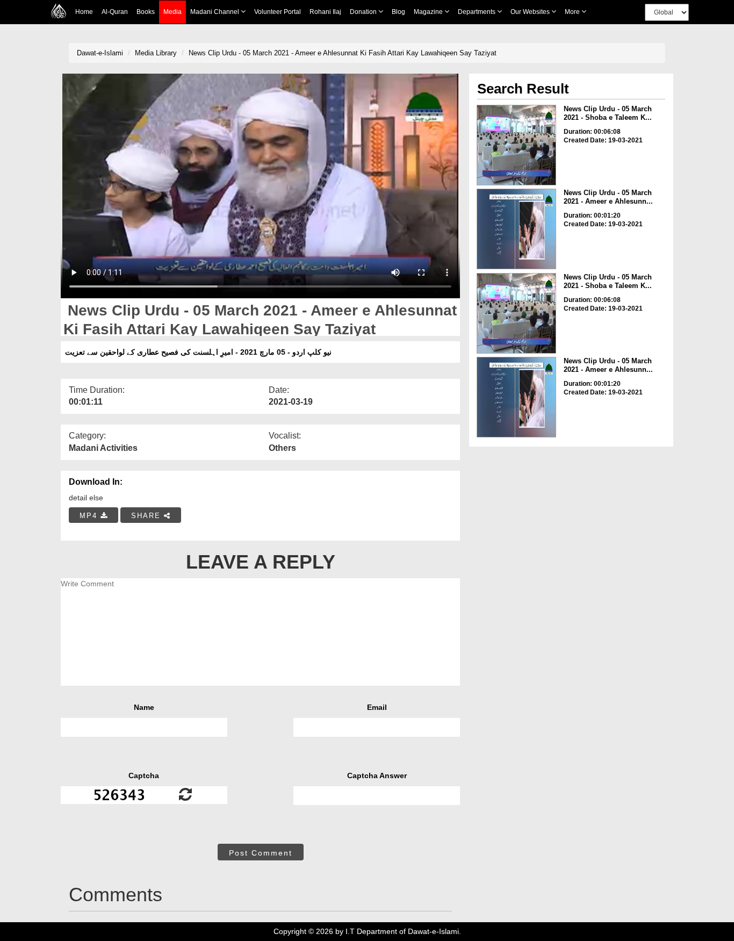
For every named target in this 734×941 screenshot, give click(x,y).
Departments (477, 12)
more (573, 12)
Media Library (156, 53)
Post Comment (260, 853)
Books (145, 12)
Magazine (429, 12)
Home (84, 12)
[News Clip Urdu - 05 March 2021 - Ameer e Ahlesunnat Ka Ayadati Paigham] (516, 229)
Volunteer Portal (277, 12)
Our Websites (530, 12)
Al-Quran (115, 12)
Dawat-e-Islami (100, 53)
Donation (364, 12)
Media (172, 12)
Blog (398, 12)
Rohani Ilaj (325, 12)
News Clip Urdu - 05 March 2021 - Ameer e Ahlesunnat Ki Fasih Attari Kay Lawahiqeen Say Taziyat (342, 53)
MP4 (90, 516)
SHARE (147, 516)
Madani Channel (215, 12)
